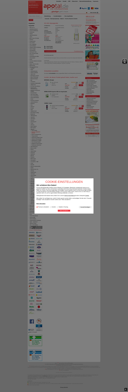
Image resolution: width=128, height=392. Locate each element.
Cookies (87, 195)
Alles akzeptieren (64, 210)
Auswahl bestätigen (85, 207)
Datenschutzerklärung (69, 195)
